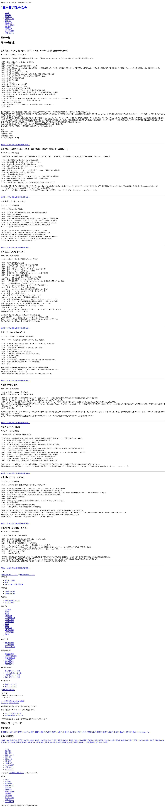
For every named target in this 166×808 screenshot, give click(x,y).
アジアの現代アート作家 (13, 673)
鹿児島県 (99, 742)
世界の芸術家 (9, 630)
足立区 (116, 732)
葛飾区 (122, 732)
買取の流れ (8, 17)
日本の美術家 (9, 622)
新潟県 (42, 740)
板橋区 (105, 732)
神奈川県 (83, 740)
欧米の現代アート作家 (12, 677)
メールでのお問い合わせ (9, 701)
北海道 (3, 740)
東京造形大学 (9, 654)
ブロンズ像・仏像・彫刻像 (14, 584)
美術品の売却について (12, 600)
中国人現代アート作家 (12, 675)
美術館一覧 (8, 23)
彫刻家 (7, 626)
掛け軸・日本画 (10, 580)
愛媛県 (41, 742)
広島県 (13, 742)
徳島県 (58, 742)
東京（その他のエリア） (141, 732)
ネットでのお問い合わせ (13, 713)
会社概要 (8, 27)
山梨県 (71, 740)
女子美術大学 (9, 660)
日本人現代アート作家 (12, 671)
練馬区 (110, 732)
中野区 (78, 732)
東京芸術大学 (9, 664)
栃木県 (112, 740)
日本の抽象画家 (10, 618)
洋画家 (7, 612)
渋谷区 (72, 732)
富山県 (48, 740)
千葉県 (89, 740)
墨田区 (37, 732)
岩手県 (20, 740)
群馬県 (101, 740)
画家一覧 (8, 21)
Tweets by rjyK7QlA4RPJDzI (10, 703)
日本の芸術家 (9, 620)
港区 (15, 732)
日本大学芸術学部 (11, 656)
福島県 (37, 740)
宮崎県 (92, 742)
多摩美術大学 (9, 662)
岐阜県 (129, 740)
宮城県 (25, 740)
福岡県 (64, 742)
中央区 (10, 732)
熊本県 (81, 742)
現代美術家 (8, 616)
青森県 (8, 740)
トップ (7, 13)
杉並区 (84, 732)
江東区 (42, 732)
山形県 (31, 740)
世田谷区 (66, 732)
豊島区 (89, 732)
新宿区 (20, 732)
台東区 (31, 732)
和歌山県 (6, 742)
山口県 (35, 742)
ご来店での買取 (10, 591)
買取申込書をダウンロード (14, 715)
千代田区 (4, 732)
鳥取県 (24, 742)
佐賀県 (69, 742)
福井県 (65, 740)
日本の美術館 (9, 645)
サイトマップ (9, 769)
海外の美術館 (9, 643)
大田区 (59, 732)
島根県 (30, 742)
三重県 (135, 740)
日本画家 (8, 610)
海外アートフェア (11, 686)
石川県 (54, 740)
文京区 (25, 732)
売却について (9, 19)
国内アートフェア (11, 684)
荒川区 (99, 732)
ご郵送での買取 (10, 593)
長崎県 (75, 742)
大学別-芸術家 (9, 25)
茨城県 (106, 740)
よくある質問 (9, 31)
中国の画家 (8, 628)
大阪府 (140, 740)
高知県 (52, 742)
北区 (94, 732)
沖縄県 (105, 742)
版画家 (7, 624)
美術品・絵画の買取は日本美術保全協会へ (15, 145)
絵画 (6, 582)
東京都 (76, 740)
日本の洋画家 (9, 632)
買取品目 (8, 15)
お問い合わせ (9, 33)
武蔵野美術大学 (10, 658)
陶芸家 (7, 614)
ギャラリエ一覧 (10, 647)
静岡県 (123, 740)
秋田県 (14, 740)
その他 (7, 634)
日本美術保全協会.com (16, 773)
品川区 (48, 732)
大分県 (86, 742)
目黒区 (54, 732)
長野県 (59, 740)
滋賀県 (157, 740)
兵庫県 (146, 740)
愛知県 (118, 740)
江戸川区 (128, 732)
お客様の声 (8, 29)
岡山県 (18, 742)
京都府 (152, 740)
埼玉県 (95, 740)
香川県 (47, 742)
